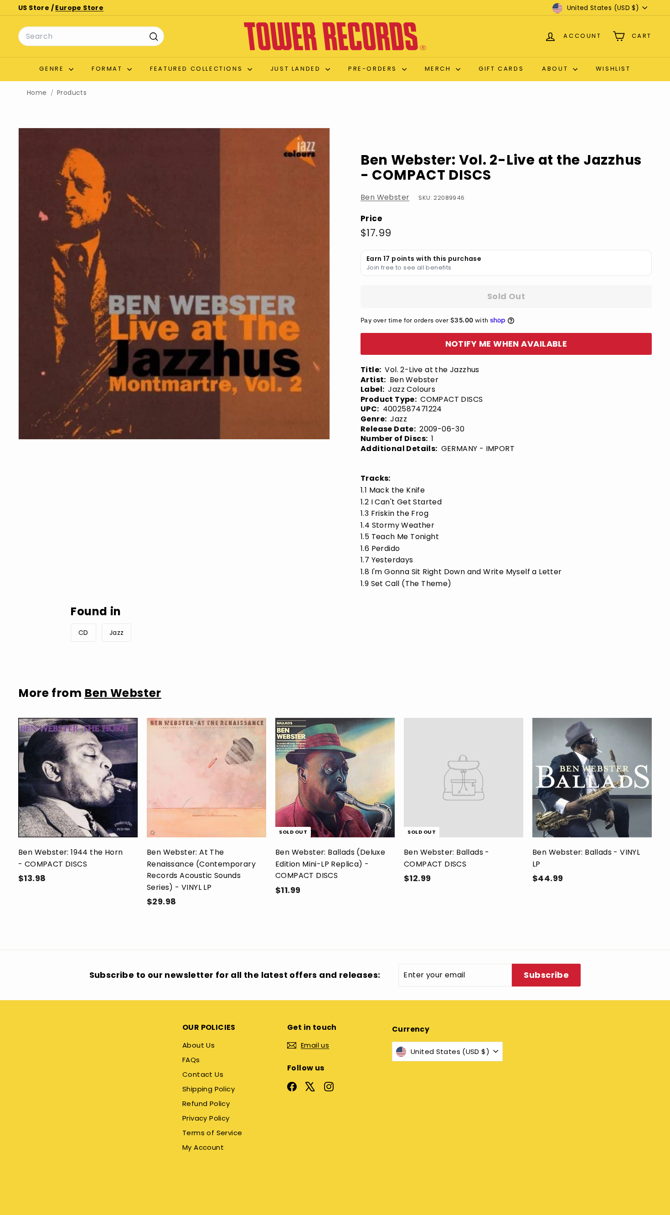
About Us (198, 1045)
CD (83, 632)
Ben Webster (385, 197)
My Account (203, 1147)
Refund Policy (206, 1103)
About (556, 68)
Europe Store (79, 7)
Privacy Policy (206, 1118)
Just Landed (296, 68)
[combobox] (91, 36)
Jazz (116, 632)
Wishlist (613, 68)
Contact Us (202, 1074)
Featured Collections (197, 68)
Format (108, 68)
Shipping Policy (208, 1089)
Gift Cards (501, 68)
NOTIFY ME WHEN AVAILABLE (506, 343)
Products (72, 92)
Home (37, 92)
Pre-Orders (374, 68)
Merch (439, 68)
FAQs (191, 1059)
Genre (53, 68)
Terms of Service (212, 1132)
